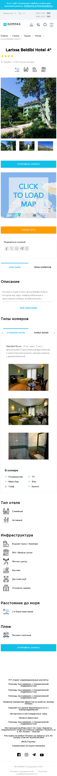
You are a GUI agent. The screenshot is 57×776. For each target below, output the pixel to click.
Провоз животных (28, 718)
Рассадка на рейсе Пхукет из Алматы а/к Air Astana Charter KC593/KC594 (28, 737)
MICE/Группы (28, 742)
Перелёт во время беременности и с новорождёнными (28, 709)
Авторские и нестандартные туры (28, 714)
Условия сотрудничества (22, 771)
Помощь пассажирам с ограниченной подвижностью (28, 685)
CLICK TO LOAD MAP (28, 195)
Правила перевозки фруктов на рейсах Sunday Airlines (28, 703)
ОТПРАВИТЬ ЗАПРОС (28, 164)
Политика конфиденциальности (31, 772)
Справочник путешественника (28, 746)
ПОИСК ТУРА (29, 230)
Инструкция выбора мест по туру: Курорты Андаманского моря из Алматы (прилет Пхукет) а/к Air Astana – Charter (28, 730)
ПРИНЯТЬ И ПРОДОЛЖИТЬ (38, 6)
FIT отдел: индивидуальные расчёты (28, 680)
